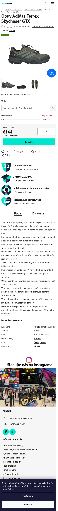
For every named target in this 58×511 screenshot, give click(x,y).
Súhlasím (28, 504)
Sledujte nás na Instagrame (29, 365)
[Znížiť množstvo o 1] (40, 131)
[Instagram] (12, 432)
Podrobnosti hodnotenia (43, 26)
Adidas (12, 30)
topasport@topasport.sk (20, 418)
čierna (36, 342)
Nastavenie (28, 495)
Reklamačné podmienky (14, 457)
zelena (43, 342)
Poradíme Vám (9, 469)
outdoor (37, 338)
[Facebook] (6, 432)
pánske (37, 346)
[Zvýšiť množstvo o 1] (53, 131)
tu (13, 489)
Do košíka (29, 142)
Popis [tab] (18, 213)
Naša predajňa (9, 465)
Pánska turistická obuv (44, 326)
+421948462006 (17, 424)
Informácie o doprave (12, 461)
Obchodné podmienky (13, 445)
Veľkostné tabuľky (11, 474)
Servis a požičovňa (11, 478)
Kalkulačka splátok (10, 135)
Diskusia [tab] (38, 213)
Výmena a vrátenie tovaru (14, 453)
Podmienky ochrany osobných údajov (20, 449)
